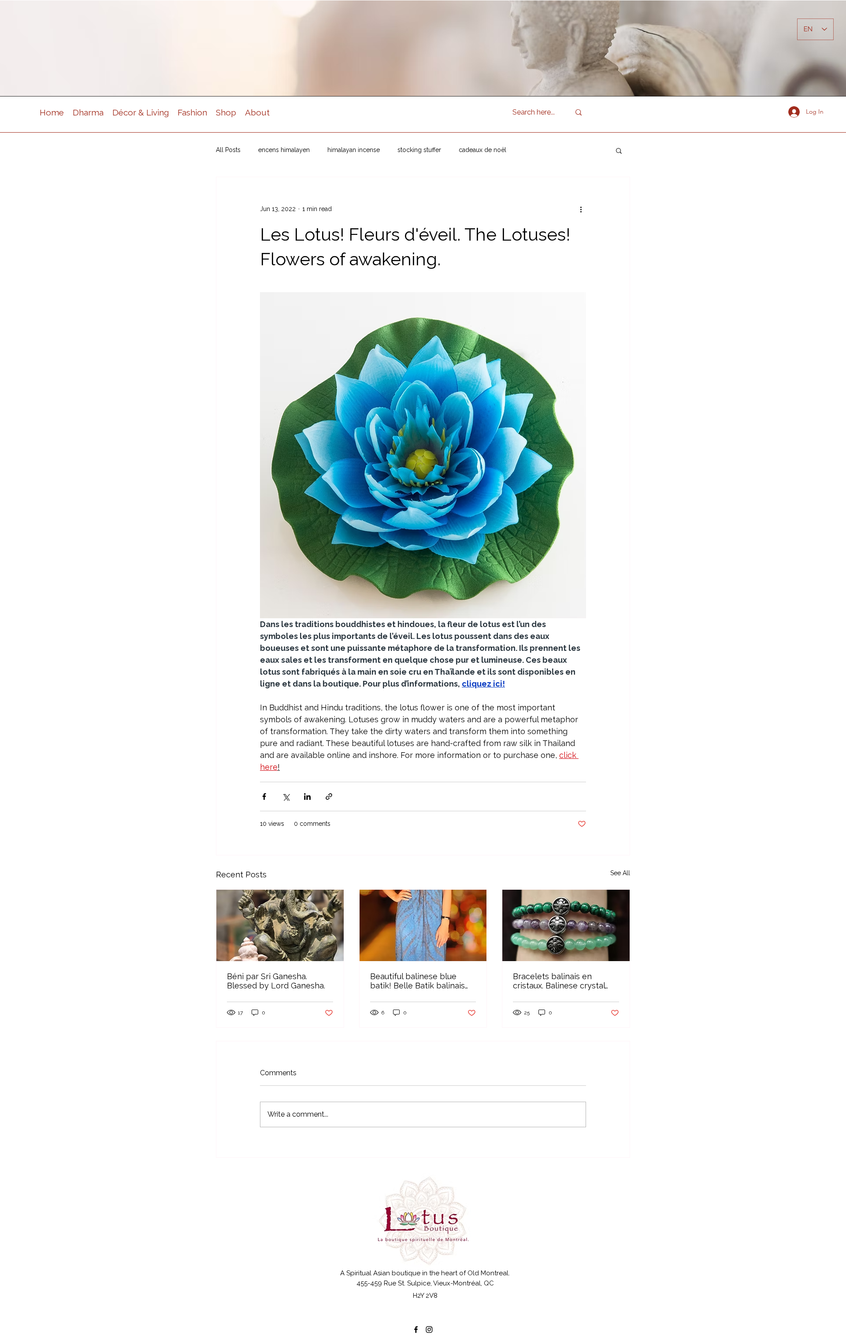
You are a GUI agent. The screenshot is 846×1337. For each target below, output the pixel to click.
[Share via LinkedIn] (307, 796)
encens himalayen (284, 149)
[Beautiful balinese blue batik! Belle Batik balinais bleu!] (423, 925)
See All (620, 872)
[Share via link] (329, 796)
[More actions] (580, 209)
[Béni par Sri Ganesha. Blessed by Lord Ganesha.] (280, 925)
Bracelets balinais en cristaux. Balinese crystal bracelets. (559, 981)
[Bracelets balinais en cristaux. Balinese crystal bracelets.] (566, 925)
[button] (619, 150)
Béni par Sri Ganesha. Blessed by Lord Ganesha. (276, 981)
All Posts (228, 149)
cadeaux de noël (482, 149)
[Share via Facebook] (264, 796)
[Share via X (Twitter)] (286, 796)
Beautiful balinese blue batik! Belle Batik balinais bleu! (417, 981)
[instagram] (429, 1329)
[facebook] (416, 1329)
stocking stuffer (419, 149)
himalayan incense (353, 149)
